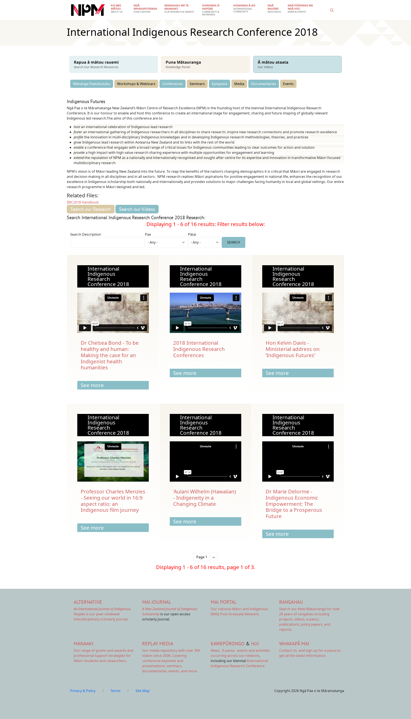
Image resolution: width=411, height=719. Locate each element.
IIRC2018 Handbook (83, 202)
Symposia (219, 83)
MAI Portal (224, 602)
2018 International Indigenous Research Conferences (199, 349)
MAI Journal (156, 602)
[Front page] (88, 10)
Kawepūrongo (227, 643)
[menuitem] (119, 8)
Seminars (197, 83)
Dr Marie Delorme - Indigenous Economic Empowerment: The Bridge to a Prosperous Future (294, 504)
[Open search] (332, 10)
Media (239, 83)
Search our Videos (137, 209)
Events (288, 83)
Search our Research (90, 209)
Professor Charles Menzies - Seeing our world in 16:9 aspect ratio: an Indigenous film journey (113, 500)
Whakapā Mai (294, 643)
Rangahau (291, 602)
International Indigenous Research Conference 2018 (108, 276)
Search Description (85, 234)
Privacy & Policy (82, 690)
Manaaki (84, 643)
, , (223, 650)
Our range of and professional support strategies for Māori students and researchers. (103, 655)
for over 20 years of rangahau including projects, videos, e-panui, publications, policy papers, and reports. (309, 619)
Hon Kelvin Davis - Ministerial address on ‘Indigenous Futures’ (293, 349)
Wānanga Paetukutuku (91, 83)
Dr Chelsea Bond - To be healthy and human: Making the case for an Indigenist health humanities (110, 355)
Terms (115, 690)
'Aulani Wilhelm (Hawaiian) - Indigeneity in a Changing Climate (204, 497)
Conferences (172, 83)
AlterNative (88, 602)
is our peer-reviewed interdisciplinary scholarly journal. (102, 614)
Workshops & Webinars (136, 83)
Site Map (143, 690)
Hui (255, 643)
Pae (148, 234)
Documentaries (263, 83)
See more (92, 385)
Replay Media (157, 643)
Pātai (192, 234)
